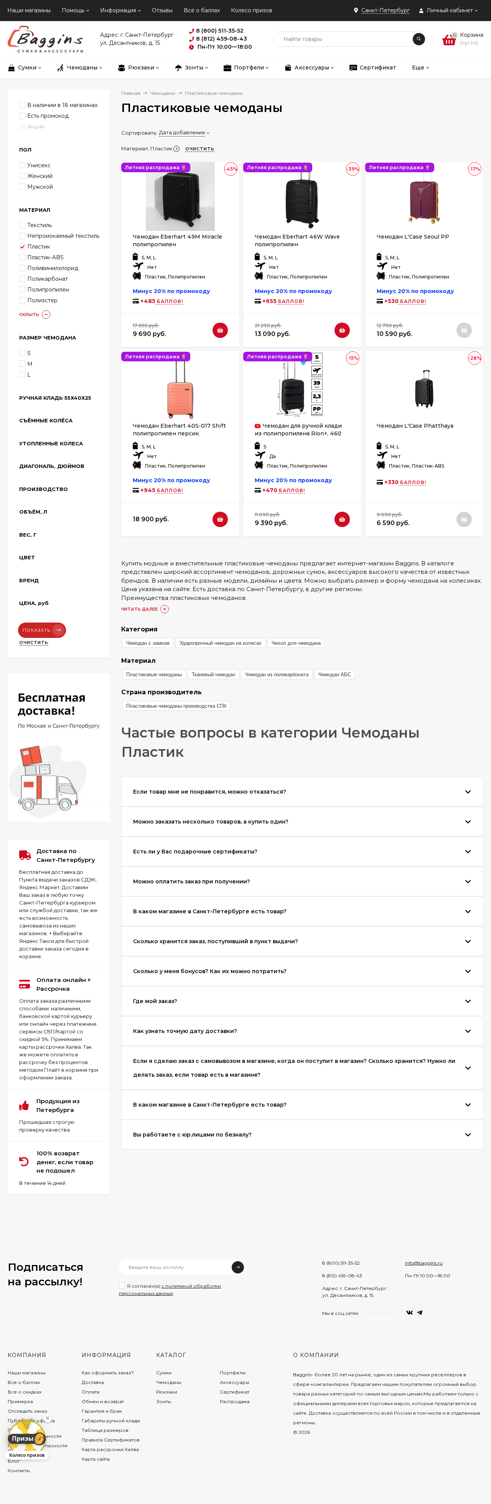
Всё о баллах (202, 10)
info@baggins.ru (424, 1263)
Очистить (33, 642)
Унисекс (39, 165)
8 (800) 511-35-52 (341, 1263)
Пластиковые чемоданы (154, 674)
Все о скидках (24, 1392)
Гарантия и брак (102, 1411)
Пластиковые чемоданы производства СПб (176, 706)
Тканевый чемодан (213, 674)
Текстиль (39, 225)
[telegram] (419, 1312)
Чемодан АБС (334, 674)
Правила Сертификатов (111, 1440)
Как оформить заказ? (108, 1373)
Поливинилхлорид (52, 268)
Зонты (163, 1401)
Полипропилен (48, 289)
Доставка (93, 1382)
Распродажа (235, 1401)
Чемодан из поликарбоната (276, 674)
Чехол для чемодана (296, 643)
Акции (35, 126)
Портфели (233, 1373)
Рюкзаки (166, 1392)
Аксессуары (234, 1382)
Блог (14, 1461)
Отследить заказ (27, 1411)
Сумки (163, 1373)
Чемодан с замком (148, 643)
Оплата (90, 1392)
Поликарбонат (47, 278)
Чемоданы (162, 93)
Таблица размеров (105, 1430)
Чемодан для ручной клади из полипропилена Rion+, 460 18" (298, 433)
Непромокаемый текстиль (63, 235)
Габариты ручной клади (111, 1420)
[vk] (409, 1312)
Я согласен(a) (170, 1289)
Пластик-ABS (45, 257)
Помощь (73, 10)
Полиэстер (42, 300)
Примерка (20, 1401)
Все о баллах (24, 1382)
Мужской (40, 186)
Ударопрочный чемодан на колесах (221, 643)
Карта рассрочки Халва (110, 1449)
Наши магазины (29, 10)
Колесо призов (251, 10)
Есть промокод (48, 115)
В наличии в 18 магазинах (62, 105)
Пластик (38, 246)
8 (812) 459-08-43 (342, 1275)
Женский (40, 176)
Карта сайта (96, 1459)
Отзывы (162, 10)
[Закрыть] (47, 1418)
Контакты (19, 1470)
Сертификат (234, 1392)
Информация (118, 10)
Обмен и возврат (103, 1401)
